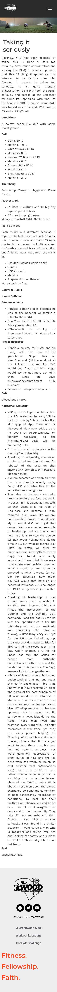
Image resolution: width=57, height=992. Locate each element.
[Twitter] (28, 908)
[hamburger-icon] (50, 9)
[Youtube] (37, 908)
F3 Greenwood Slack (28, 928)
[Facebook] (20, 908)
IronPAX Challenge (28, 943)
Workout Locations (28, 935)
